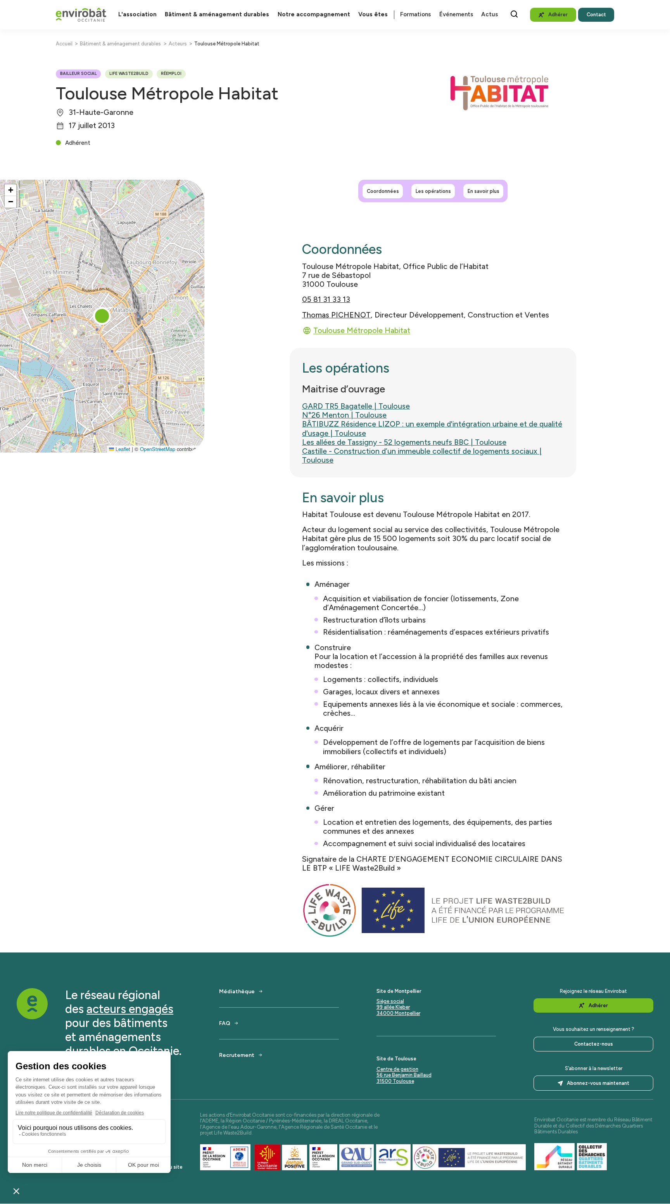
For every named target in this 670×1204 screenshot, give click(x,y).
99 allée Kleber (393, 1007)
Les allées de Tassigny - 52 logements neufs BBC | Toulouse (404, 442)
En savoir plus (483, 191)
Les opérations (433, 191)
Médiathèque (237, 991)
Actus (489, 14)
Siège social (390, 1001)
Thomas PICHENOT (336, 315)
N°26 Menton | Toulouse (344, 415)
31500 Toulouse (395, 1081)
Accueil (64, 44)
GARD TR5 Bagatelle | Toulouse (356, 406)
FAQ (224, 1023)
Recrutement (236, 1055)
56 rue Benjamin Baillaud (404, 1075)
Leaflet (122, 449)
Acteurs (178, 44)
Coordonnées (383, 191)
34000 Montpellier (398, 1013)
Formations (415, 14)
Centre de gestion (397, 1069)
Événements (456, 14)
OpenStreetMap (157, 449)
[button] (102, 316)
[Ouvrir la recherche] (514, 13)
